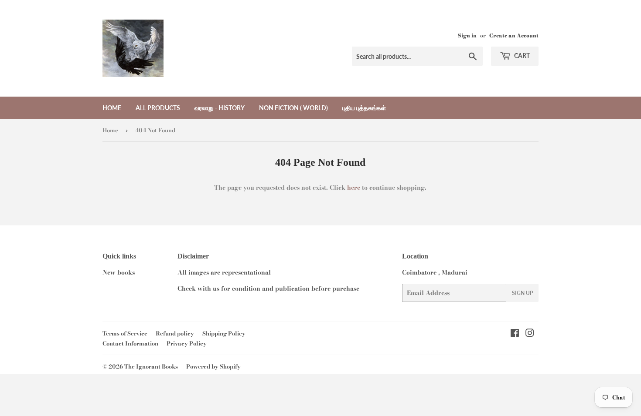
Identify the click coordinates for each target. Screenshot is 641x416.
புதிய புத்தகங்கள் (364, 107)
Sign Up (522, 293)
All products (158, 107)
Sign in (467, 36)
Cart (521, 55)
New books (118, 272)
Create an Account (514, 36)
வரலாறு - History (219, 107)
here (353, 187)
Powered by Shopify (213, 366)
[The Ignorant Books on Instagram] (529, 334)
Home (111, 107)
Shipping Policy (223, 333)
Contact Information (130, 343)
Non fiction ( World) (293, 107)
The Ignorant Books (151, 366)
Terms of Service (124, 333)
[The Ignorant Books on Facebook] (514, 334)
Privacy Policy (187, 343)
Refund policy (175, 333)
